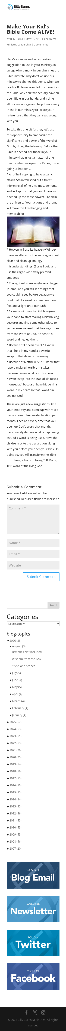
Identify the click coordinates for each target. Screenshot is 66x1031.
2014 (15, 799)
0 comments (41, 44)
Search (53, 605)
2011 (15, 820)
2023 (15, 736)
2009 (15, 834)
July (16, 673)
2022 (15, 743)
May (17, 687)
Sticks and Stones (23, 666)
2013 (15, 806)
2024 (15, 729)
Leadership (24, 44)
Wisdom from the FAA (26, 659)
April (17, 694)
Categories (22, 617)
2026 (15, 641)
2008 (15, 841)
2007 (15, 848)
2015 (15, 792)
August (19, 646)
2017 (15, 778)
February (20, 708)
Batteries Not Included (27, 652)
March (18, 701)
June (17, 680)
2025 (15, 722)
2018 (15, 771)
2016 (15, 785)
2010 (15, 827)
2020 (15, 757)
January (19, 715)
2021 (15, 750)
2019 (15, 764)
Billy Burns (16, 39)
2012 (15, 813)
